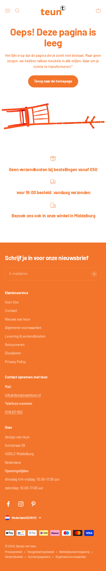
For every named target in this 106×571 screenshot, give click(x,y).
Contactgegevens (39, 556)
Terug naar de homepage (53, 81)
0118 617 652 (14, 412)
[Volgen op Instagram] (21, 504)
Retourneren (15, 345)
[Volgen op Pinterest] (33, 504)
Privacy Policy (15, 362)
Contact (11, 310)
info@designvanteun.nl (23, 395)
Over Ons (12, 302)
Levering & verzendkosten (25, 336)
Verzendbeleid (14, 556)
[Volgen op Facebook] (8, 504)
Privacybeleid (13, 551)
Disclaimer (13, 353)
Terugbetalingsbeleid (40, 551)
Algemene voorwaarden (23, 328)
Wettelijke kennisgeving (74, 551)
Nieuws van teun (17, 319)
